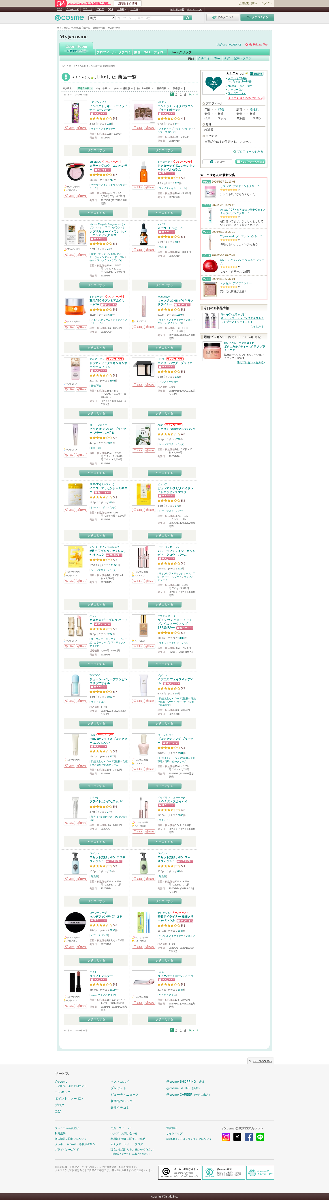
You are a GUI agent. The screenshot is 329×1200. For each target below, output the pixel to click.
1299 (179, 314)
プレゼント (118, 1088)
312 (178, 871)
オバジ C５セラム (170, 228)
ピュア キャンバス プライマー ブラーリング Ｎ (108, 430)
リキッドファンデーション (173, 643)
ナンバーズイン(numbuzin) (104, 547)
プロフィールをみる (250, 151)
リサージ (94, 797)
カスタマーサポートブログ (127, 1144)
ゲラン (93, 616)
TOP (59, 9)
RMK (92, 735)
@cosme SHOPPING (186, 1081)
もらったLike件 (241, 81)
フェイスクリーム (101, 319)
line (260, 1137)
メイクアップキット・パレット (176, 128)
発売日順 (161, 88)
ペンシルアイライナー (171, 935)
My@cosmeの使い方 (228, 44)
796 (178, 439)
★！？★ (104, 77)
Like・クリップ (180, 52)
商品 (191, 58)
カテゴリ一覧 (177, 9)
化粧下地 (96, 385)
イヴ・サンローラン (169, 547)
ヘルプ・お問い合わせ (124, 1133)
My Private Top (258, 44)
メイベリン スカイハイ (173, 801)
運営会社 (171, 1128)
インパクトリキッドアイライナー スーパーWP (108, 108)
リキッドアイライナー (103, 128)
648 (110, 314)
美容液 (162, 247)
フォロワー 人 (237, 93)
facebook (249, 1137)
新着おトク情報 (127, 3)
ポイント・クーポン (69, 1098)
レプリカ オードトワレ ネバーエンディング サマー (108, 233)
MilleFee (162, 102)
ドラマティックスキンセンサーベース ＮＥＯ (108, 364)
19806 (180, 638)
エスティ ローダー (168, 616)
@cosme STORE (183, 1088)
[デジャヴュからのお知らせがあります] (179, 912)
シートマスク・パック (171, 444)
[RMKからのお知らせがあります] (104, 735)
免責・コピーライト (123, 1128)
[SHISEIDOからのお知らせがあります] (111, 161)
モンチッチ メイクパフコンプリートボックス (175, 108)
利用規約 (60, 1133)
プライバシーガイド (67, 1149)
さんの (246, 98)
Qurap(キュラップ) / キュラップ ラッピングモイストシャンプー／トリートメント (242, 318)
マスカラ (164, 820)
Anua (160, 425)
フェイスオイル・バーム (172, 188)
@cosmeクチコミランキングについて (189, 1138)
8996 (112, 930)
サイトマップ (174, 1133)
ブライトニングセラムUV (106, 801)
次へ (191, 94)
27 (108, 811)
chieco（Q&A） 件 (240, 86)
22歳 (221, 109)
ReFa (161, 972)
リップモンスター (101, 976)
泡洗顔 (94, 876)
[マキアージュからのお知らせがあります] (114, 359)
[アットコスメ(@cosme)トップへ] (69, 19)
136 (177, 376)
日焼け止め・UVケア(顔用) (174, 698)
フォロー (160, 52)
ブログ (100, 9)
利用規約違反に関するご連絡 (128, 1138)
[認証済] (256, 73)
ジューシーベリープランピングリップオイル (108, 681)
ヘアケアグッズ (167, 994)
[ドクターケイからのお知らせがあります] (182, 161)
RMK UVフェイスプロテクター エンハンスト (108, 740)
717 (111, 180)
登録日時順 (83, 88)
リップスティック (108, 994)
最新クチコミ (120, 1107)
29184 (113, 989)
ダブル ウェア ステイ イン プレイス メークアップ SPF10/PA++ (175, 623)
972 (180, 568)
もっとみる (257, 326)
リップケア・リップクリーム (175, 573)
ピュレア (162, 484)
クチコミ (125, 52)
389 (110, 443)
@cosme (71, 1084)
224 (110, 634)
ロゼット (94, 853)
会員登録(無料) (248, 3)
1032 (109, 697)
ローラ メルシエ (98, 425)
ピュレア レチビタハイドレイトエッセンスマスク (175, 490)
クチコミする (96, 150)
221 (109, 123)
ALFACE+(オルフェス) (102, 484)
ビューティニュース (125, 1094)
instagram (226, 1137)
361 (110, 502)
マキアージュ (97, 359)
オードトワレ (117, 257)
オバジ (161, 224)
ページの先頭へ (262, 1061)
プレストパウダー (169, 381)
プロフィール (106, 52)
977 (112, 756)
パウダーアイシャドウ (103, 184)
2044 (180, 989)
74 (108, 249)
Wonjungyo (164, 296)
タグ (227, 58)
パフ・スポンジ (166, 132)
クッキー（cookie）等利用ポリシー (76, 1144)
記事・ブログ (242, 58)
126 (177, 183)
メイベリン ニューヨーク (171, 797)
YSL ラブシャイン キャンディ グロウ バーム (176, 552)
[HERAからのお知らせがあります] (174, 359)
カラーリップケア (172, 576)
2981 (180, 753)
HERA (161, 359)
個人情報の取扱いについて (71, 1138)
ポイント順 (101, 88)
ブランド (87, 9)
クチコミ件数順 (122, 88)
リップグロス (98, 701)
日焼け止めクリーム (107, 764)
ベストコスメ (194, 9)
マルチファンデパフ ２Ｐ (106, 916)
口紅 (93, 994)
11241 (114, 565)
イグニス (162, 675)
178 (177, 505)
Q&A (110, 9)
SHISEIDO (95, 161)
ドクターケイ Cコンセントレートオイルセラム (176, 167)
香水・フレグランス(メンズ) (105, 260)
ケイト (93, 972)
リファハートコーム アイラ (175, 976)
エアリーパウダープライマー (176, 363)
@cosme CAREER (188, 1094)
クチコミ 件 (237, 78)
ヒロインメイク (98, 102)
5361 (112, 380)
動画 (137, 52)
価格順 (176, 88)
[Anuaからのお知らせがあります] (173, 425)
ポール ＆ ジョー (167, 735)
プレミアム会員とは (67, 1128)
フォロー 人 (236, 89)
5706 (180, 815)
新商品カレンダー (123, 1101)
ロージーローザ (98, 912)
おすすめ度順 (143, 88)
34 (176, 693)
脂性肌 (254, 109)
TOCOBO (95, 675)
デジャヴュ (164, 912)
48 (176, 242)
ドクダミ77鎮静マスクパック (177, 429)
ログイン (266, 3)
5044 (180, 930)
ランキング (72, 9)
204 (110, 871)
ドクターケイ (165, 161)
